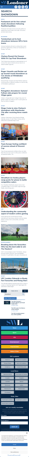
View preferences (14, 452)
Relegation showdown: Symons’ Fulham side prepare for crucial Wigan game (14, 93)
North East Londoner (7, 400)
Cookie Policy (11, 455)
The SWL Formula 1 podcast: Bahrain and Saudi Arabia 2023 (18, 303)
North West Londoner (7, 403)
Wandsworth (7, 389)
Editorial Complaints (21, 360)
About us (7, 360)
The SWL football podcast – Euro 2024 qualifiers (18, 314)
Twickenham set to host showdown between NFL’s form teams (14, 41)
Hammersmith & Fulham (7, 375)
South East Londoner (21, 400)
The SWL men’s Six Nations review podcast (18, 308)
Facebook (15, 6)
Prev (3, 291)
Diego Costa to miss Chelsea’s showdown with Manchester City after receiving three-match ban (14, 111)
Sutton (21, 385)
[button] (27, 433)
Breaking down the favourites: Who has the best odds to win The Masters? (13, 246)
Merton (21, 381)
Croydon (7, 378)
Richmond (4, 36)
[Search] (23, 294)
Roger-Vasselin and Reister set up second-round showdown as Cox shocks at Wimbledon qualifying (14, 74)
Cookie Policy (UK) (21, 367)
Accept (14, 444)
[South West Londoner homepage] (14, 2)
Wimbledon (7, 392)
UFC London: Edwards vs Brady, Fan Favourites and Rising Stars (14, 279)
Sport (3, 54)
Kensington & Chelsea (21, 374)
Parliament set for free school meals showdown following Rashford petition (13, 23)
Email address (5, 420)
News (3, 19)
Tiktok (26, 6)
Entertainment (5, 242)
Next (25, 291)
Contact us (7, 367)
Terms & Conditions (21, 363)
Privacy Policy (17, 455)
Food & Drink (14, 347)
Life (2, 209)
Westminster (21, 389)
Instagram (19, 6)
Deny (14, 448)
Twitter (22, 6)
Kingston (21, 378)
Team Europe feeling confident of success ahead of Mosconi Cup (13, 146)
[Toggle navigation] (2, 7)
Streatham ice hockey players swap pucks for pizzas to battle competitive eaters (14, 180)
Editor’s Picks (14, 351)
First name (4, 415)
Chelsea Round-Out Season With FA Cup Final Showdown (13, 57)
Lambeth (7, 381)
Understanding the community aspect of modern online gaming (14, 212)
